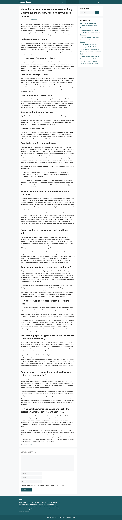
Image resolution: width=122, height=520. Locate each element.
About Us (82, 2)
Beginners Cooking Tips (59, 2)
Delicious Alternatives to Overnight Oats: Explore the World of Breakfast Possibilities (90, 33)
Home (49, 2)
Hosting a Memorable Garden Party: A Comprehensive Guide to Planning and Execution (90, 40)
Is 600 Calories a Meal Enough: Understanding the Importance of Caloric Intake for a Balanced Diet (89, 26)
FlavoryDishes (25, 2)
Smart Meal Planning (72, 2)
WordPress (72, 517)
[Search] (97, 12)
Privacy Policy (98, 2)
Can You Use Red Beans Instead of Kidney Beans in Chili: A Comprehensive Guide (90, 52)
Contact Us (89, 2)
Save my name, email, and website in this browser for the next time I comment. (43, 485)
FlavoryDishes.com (59, 517)
